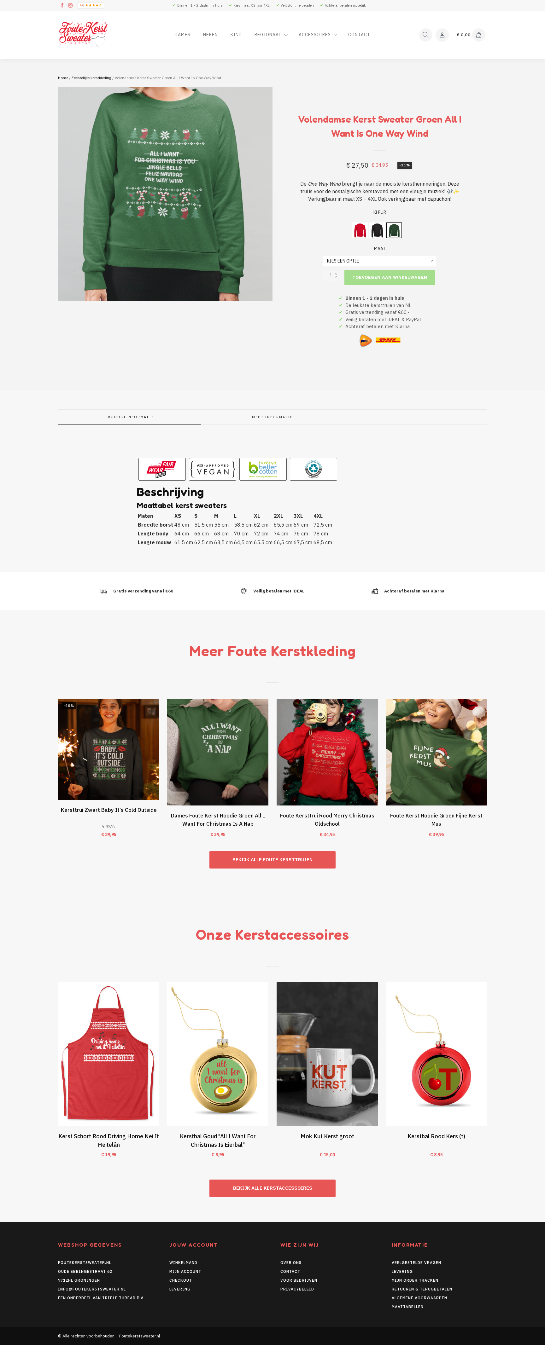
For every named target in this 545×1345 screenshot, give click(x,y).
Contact (359, 35)
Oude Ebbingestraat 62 (85, 1271)
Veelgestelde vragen (416, 1262)
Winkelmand (183, 1262)
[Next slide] (487, 771)
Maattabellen (408, 1306)
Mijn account (185, 1271)
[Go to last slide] (58, 771)
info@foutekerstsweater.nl (92, 1289)
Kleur (379, 212)
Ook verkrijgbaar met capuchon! (414, 199)
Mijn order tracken (415, 1280)
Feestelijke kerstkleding (91, 77)
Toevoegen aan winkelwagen (389, 277)
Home (63, 77)
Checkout (180, 1280)
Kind (236, 35)
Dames (182, 35)
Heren (210, 35)
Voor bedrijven (298, 1280)
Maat (380, 248)
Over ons (291, 1262)
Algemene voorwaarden (419, 1298)
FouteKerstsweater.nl (84, 1262)
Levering (179, 1289)
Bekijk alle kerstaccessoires (272, 1188)
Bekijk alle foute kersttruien (272, 860)
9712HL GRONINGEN (79, 1280)
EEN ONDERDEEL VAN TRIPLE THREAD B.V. (102, 1298)
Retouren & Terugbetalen (422, 1289)
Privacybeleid (297, 1289)
